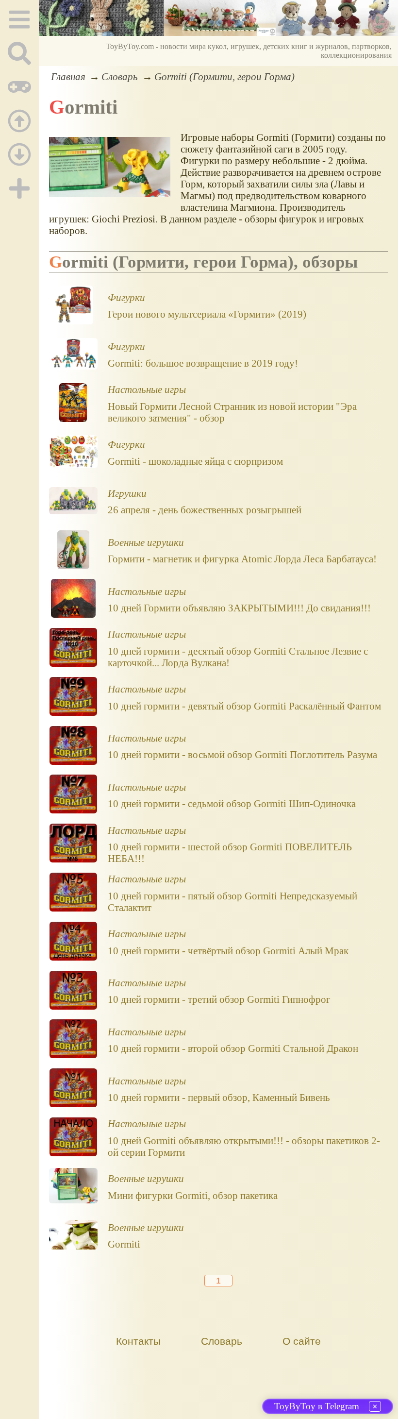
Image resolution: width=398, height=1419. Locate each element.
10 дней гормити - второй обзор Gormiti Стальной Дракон (233, 1048)
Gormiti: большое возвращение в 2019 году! (203, 363)
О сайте (301, 1341)
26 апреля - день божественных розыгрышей (204, 509)
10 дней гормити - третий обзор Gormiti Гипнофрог (219, 999)
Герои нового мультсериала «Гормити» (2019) (207, 314)
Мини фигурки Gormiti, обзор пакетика (193, 1195)
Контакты (138, 1341)
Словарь (119, 76)
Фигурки (126, 297)
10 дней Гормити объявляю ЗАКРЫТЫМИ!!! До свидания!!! (239, 607)
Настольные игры (147, 389)
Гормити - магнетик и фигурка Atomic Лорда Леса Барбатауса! (242, 558)
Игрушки (127, 493)
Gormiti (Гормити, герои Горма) (224, 76)
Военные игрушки (146, 542)
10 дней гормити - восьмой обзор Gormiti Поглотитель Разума (242, 754)
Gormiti (124, 1244)
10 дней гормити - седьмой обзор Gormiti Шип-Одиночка (232, 803)
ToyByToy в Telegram (316, 1406)
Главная (68, 76)
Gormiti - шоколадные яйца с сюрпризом (195, 461)
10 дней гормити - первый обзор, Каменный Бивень (219, 1097)
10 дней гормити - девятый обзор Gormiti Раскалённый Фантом (244, 705)
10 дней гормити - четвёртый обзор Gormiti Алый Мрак (228, 950)
